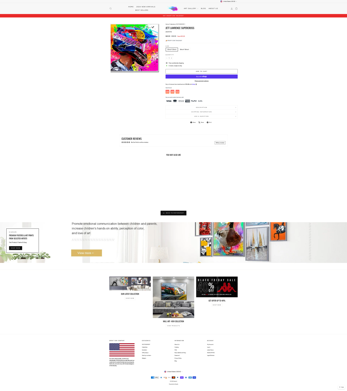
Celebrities (144, 347)
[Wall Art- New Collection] (173, 297)
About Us (176, 344)
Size (167, 46)
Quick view (125, 189)
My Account (210, 344)
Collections (172, 24)
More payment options (201, 81)
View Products (173, 325)
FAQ (175, 350)
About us (213, 8)
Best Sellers (141, 10)
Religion (144, 358)
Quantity (170, 54)
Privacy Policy (177, 358)
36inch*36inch (184, 49)
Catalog (176, 347)
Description (201, 107)
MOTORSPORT (180, 24)
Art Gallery (190, 8)
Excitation (144, 350)
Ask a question (201, 116)
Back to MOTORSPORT (174, 213)
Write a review (220, 143)
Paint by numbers (146, 355)
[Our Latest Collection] (130, 284)
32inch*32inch (171, 49)
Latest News (210, 350)
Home (131, 7)
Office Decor (145, 352)
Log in (208, 347)
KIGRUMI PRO (211, 352)
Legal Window (210, 355)
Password (177, 355)
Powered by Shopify (173, 384)
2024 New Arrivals (145, 7)
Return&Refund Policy (180, 352)
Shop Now (15, 248)
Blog (203, 8)
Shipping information (201, 112)
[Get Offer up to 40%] (217, 287)
